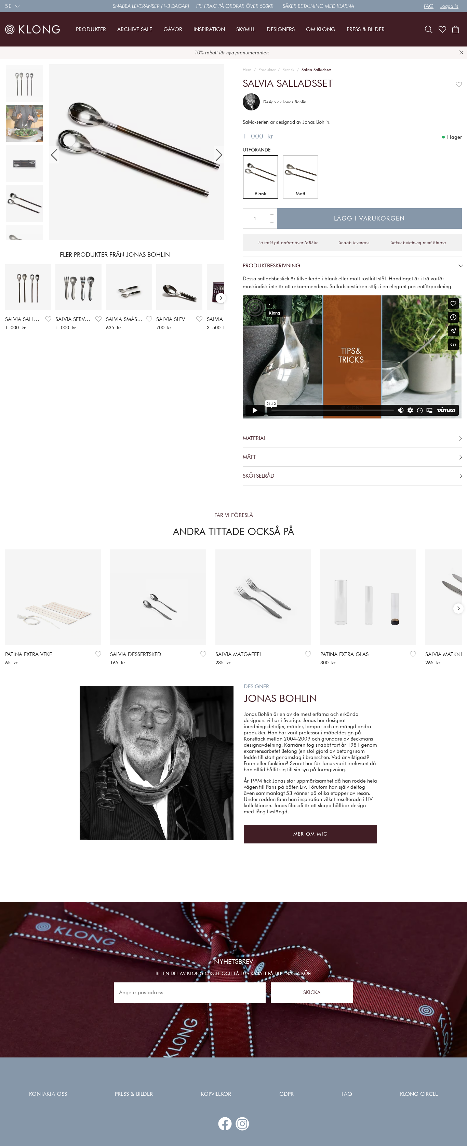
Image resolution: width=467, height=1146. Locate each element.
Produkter (267, 69)
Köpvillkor (216, 1094)
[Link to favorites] (442, 29)
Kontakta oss (48, 1094)
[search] (428, 29)
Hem (247, 69)
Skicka (311, 992)
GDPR (286, 1094)
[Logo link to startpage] (32, 29)
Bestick (288, 69)
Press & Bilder (134, 1094)
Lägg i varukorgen (369, 218)
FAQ (428, 6)
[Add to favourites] (48, 319)
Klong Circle (419, 1094)
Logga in (449, 6)
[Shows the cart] (455, 29)
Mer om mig (310, 834)
